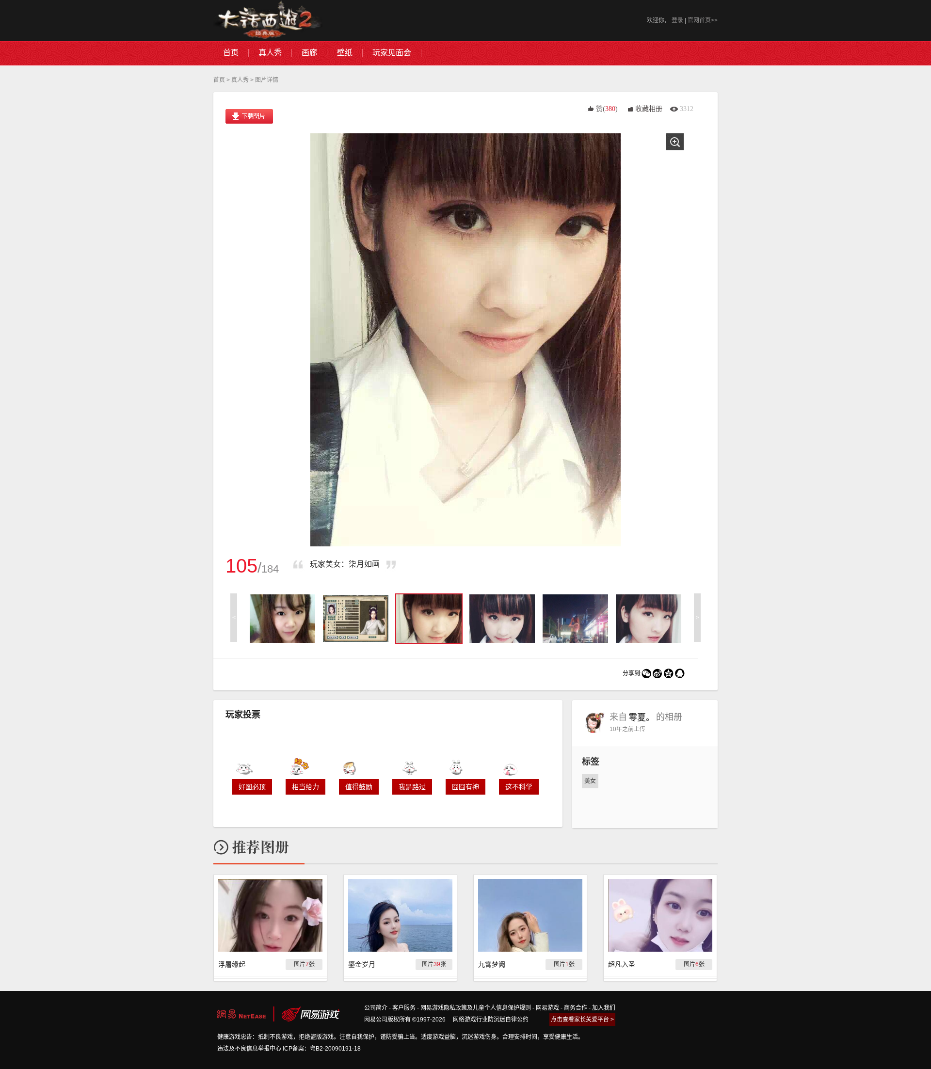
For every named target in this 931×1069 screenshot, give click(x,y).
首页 (219, 80)
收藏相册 (648, 108)
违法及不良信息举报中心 (249, 1048)
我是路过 (412, 787)
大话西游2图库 (267, 20)
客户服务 (404, 1008)
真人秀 (240, 80)
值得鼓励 (358, 787)
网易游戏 (547, 1008)
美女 (590, 781)
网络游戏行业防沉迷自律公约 (491, 1019)
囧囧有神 (465, 787)
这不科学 (518, 787)
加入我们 (603, 1008)
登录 (677, 20)
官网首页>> (703, 20)
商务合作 (575, 1008)
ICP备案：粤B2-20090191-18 (322, 1048)
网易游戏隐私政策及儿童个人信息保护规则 (475, 1008)
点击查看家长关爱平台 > (582, 1019)
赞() (607, 108)
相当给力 (305, 787)
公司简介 (375, 1008)
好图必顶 (252, 787)
